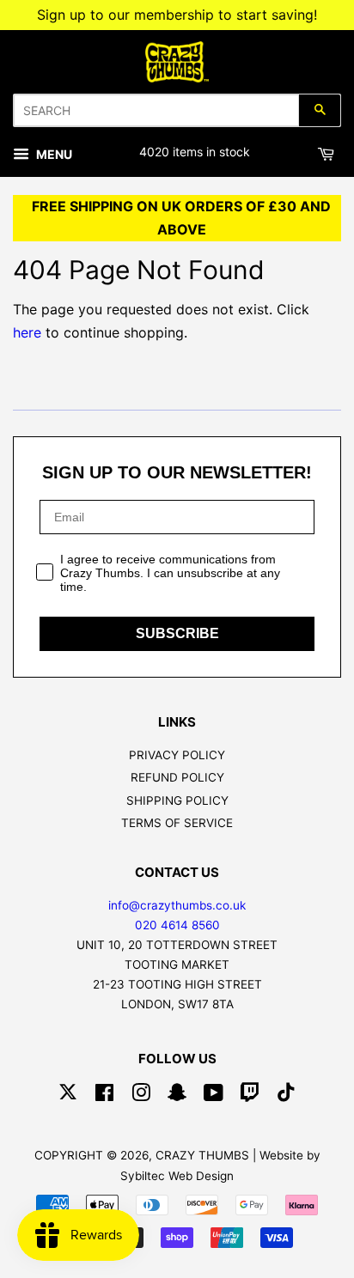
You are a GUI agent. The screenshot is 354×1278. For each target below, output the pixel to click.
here (27, 332)
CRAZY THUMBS (202, 1155)
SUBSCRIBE (177, 633)
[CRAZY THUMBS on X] (67, 1096)
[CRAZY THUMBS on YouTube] (213, 1096)
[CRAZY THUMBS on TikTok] (286, 1096)
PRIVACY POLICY (177, 755)
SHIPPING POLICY (177, 800)
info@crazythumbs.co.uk (177, 905)
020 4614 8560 (177, 925)
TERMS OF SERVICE (177, 823)
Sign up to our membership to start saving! (177, 14)
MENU (53, 154)
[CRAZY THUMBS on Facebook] (104, 1096)
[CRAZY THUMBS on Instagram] (140, 1096)
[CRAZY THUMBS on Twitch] (250, 1096)
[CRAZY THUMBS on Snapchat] (177, 1096)
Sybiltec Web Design (177, 1176)
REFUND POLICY (177, 777)
